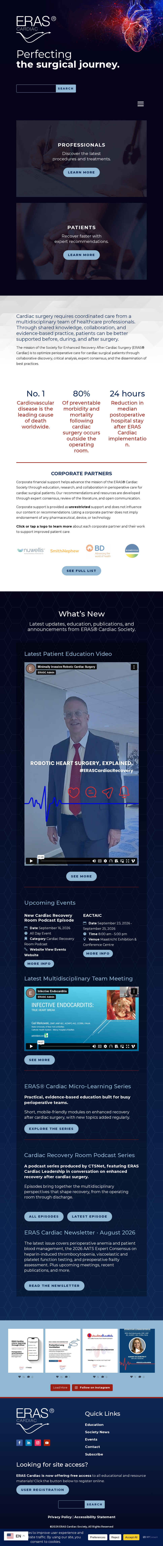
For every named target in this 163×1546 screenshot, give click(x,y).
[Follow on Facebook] (19, 1443)
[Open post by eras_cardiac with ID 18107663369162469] (63, 1351)
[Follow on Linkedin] (28, 1443)
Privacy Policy (60, 1517)
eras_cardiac (25, 1332)
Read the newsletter (54, 1286)
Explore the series (51, 1129)
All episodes (44, 1216)
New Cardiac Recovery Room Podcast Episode (49, 918)
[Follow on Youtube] (47, 1443)
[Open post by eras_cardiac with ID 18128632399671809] (137, 1351)
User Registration (42, 1490)
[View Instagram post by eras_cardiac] (40, 1369)
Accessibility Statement (94, 1517)
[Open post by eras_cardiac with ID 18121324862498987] (25, 1351)
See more (81, 876)
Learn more (81, 172)
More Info (39, 964)
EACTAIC (92, 915)
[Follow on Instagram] (38, 1443)
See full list (81, 571)
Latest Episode (89, 1216)
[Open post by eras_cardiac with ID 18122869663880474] (100, 1351)
